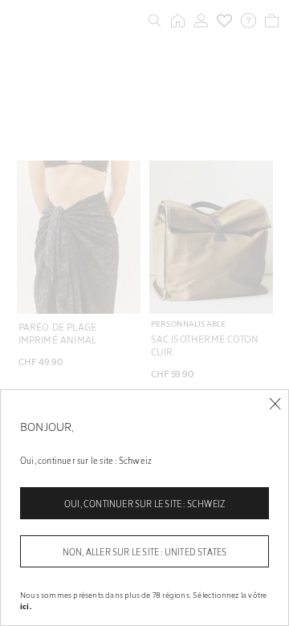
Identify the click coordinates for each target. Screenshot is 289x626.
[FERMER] (275, 404)
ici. (25, 606)
